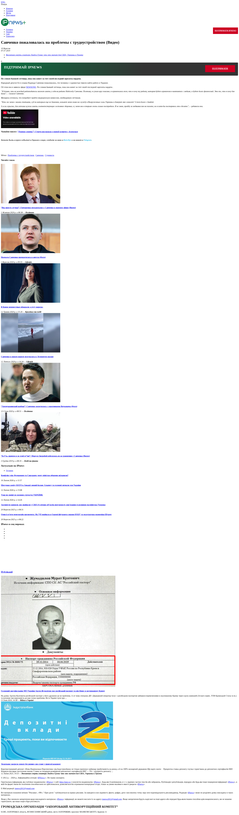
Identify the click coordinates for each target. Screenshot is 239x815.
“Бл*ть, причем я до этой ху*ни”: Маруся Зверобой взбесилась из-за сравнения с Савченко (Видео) (45, 456)
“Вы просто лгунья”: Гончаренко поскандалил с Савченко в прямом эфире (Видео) (38, 208)
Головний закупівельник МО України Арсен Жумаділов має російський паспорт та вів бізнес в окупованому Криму (53, 691)
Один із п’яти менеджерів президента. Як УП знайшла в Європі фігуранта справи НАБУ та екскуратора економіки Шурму (56, 514)
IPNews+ (41, 778)
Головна (9, 29)
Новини (9, 8)
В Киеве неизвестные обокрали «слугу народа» (22, 307)
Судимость (49, 155)
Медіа (8, 13)
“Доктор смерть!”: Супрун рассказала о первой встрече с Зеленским (47, 132)
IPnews (50, 782)
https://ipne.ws (65, 782)
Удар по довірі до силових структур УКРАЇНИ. (22, 495)
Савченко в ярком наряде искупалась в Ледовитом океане (27, 357)
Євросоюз (10, 36)
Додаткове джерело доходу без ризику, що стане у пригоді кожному (31, 764)
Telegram (87, 140)
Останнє (9, 470)
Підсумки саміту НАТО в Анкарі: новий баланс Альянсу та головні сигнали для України (41, 485)
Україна (9, 32)
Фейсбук (67, 140)
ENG (3, 2)
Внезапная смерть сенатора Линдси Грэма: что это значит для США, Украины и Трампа (44, 55)
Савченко (39, 155)
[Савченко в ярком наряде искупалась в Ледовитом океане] (30, 352)
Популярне (10, 15)
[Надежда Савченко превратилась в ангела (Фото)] (30, 252)
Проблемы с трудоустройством (21, 155)
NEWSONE (31, 87)
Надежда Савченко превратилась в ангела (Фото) (23, 257)
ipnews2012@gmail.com (24, 788)
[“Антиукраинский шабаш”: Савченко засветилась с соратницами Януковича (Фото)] (30, 401)
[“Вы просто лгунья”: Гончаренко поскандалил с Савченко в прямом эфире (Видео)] (30, 203)
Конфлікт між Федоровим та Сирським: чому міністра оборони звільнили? (34, 475)
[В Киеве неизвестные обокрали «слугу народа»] (30, 302)
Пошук (4, 4)
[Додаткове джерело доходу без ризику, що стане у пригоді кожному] (57, 759)
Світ (8, 34)
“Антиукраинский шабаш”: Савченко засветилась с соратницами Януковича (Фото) (39, 406)
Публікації (7, 572)
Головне (9, 11)
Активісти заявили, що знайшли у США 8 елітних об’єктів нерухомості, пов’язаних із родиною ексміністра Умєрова (53, 505)
